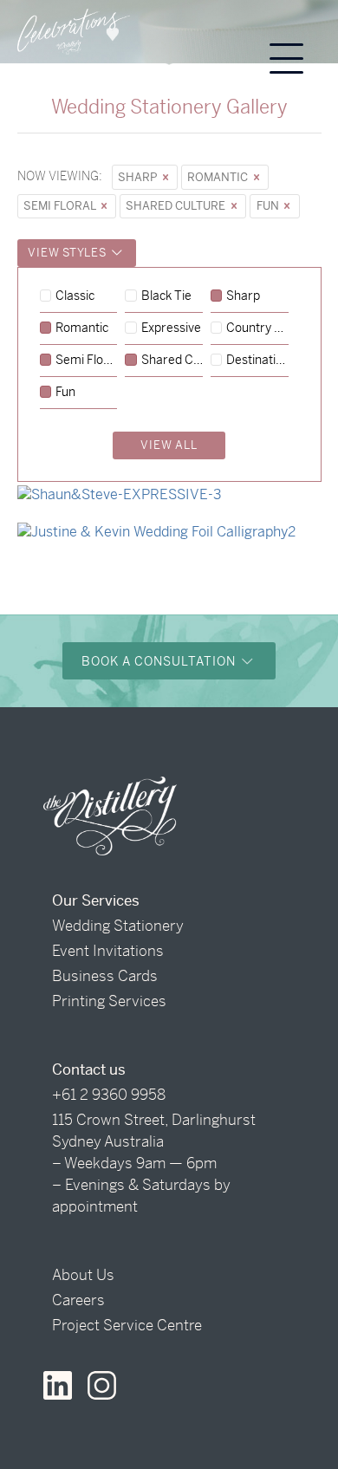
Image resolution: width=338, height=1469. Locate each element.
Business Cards (105, 975)
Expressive (171, 328)
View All (168, 445)
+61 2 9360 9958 (109, 1094)
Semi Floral (60, 205)
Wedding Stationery (118, 925)
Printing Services (109, 1001)
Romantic (218, 177)
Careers (78, 1300)
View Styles (68, 252)
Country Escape (257, 328)
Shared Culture (177, 205)
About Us (83, 1274)
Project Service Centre (127, 1325)
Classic (74, 296)
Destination (257, 360)
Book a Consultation (160, 661)
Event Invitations (108, 950)
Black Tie (166, 296)
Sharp (138, 177)
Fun (269, 205)
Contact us (89, 1069)
